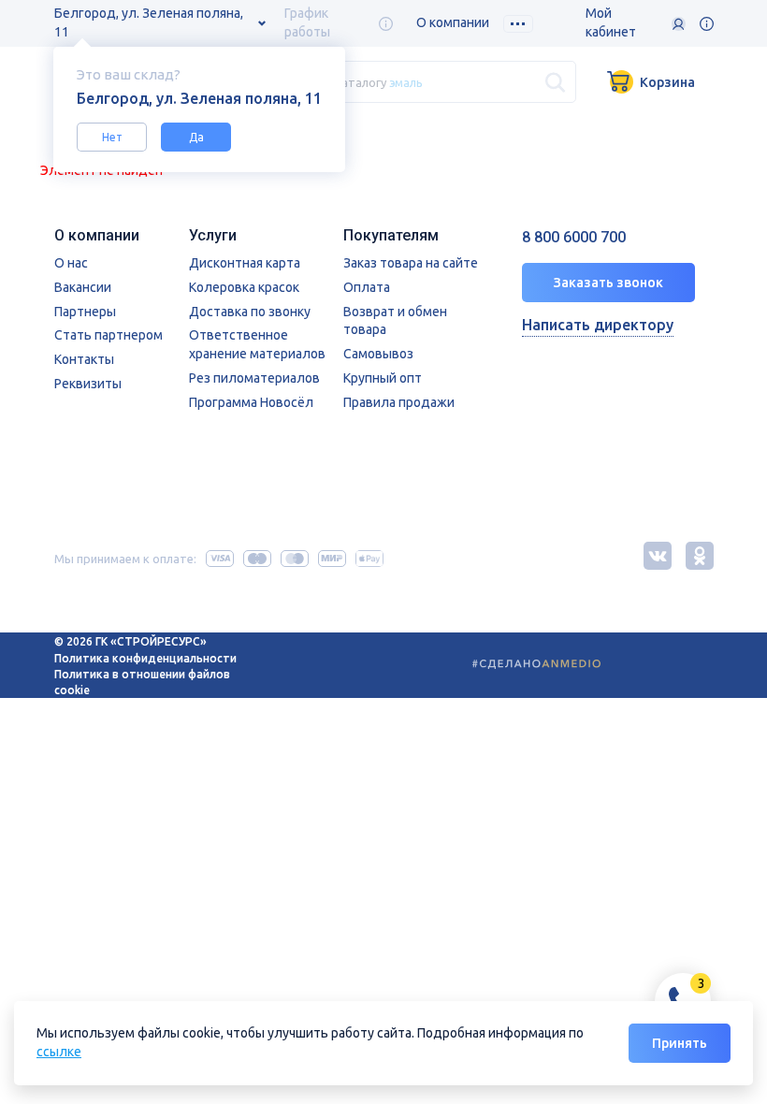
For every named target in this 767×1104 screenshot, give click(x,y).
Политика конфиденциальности (145, 658)
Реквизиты (88, 383)
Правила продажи (399, 402)
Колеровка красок (244, 287)
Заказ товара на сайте (410, 262)
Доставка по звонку (250, 311)
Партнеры (85, 311)
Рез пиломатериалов (254, 377)
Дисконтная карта (244, 262)
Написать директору (597, 324)
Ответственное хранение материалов (257, 344)
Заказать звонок (608, 282)
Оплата (366, 287)
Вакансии (82, 287)
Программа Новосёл (251, 402)
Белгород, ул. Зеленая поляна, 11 (148, 22)
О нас (71, 262)
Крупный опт (382, 377)
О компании (452, 22)
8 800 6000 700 (574, 237)
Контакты (84, 359)
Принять (679, 1043)
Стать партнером (108, 334)
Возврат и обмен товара (395, 321)
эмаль (406, 81)
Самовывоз (378, 353)
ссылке (58, 1051)
